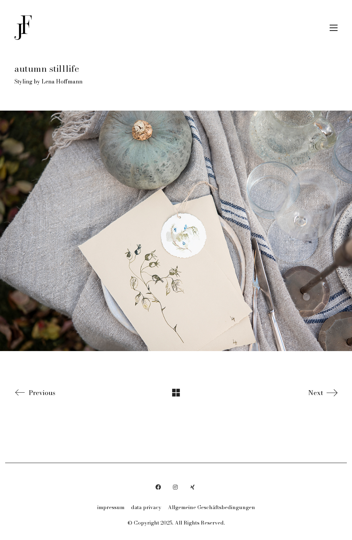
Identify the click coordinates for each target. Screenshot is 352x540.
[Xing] (192, 487)
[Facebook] (158, 487)
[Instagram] (175, 487)
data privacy (146, 507)
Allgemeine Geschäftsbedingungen (211, 507)
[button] (334, 28)
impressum (110, 507)
